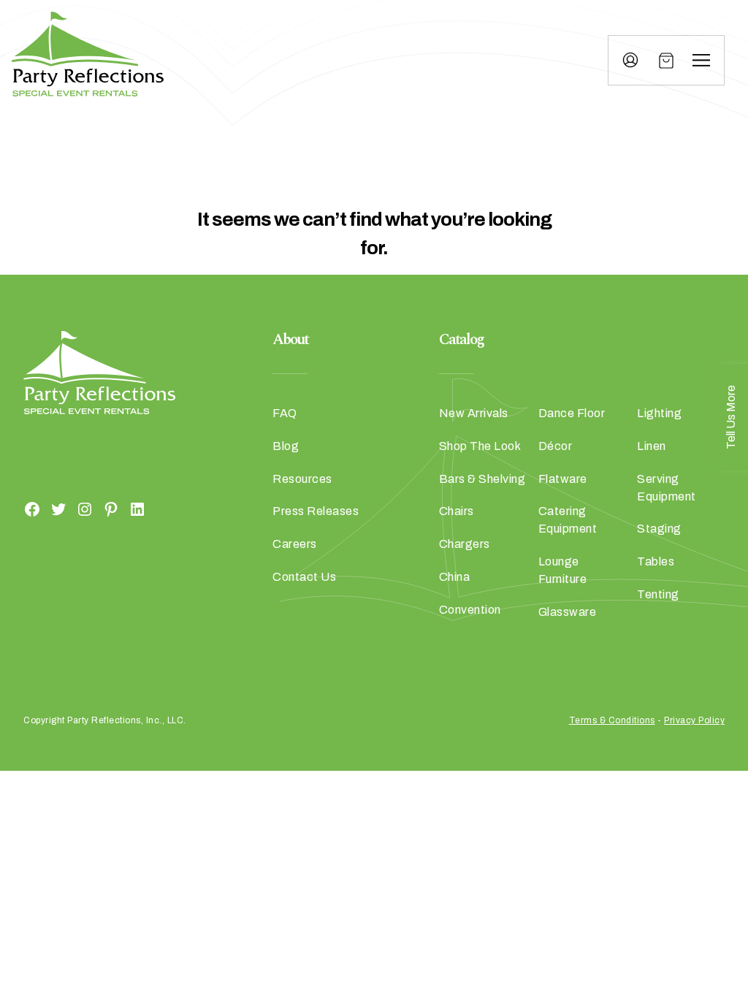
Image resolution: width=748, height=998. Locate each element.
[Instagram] (85, 508)
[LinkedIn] (137, 508)
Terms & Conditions (612, 720)
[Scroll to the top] (700, 873)
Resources (302, 479)
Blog (285, 446)
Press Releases (315, 511)
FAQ (284, 413)
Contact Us (304, 577)
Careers (294, 544)
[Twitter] (58, 508)
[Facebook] (32, 508)
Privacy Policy (694, 720)
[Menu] (701, 60)
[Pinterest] (111, 508)
